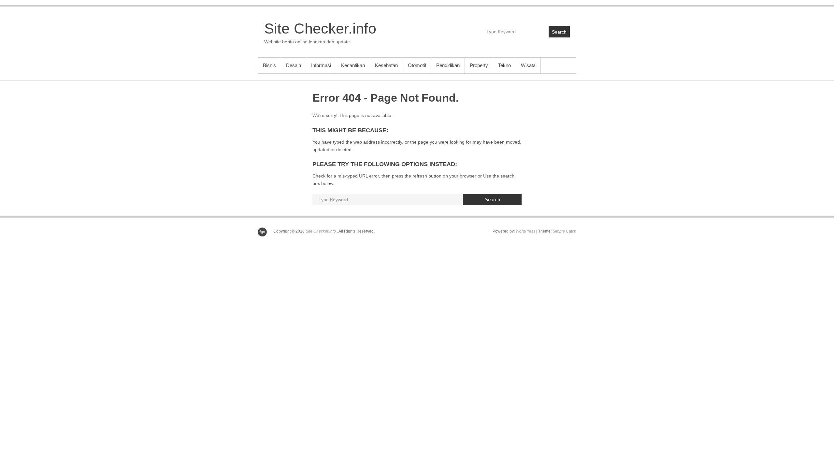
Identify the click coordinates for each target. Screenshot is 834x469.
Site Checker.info (320, 28)
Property (479, 65)
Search (559, 32)
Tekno (504, 65)
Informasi (321, 65)
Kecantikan (353, 65)
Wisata (528, 65)
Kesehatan (386, 65)
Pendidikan (448, 65)
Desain (293, 65)
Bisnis (269, 65)
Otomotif (417, 65)
